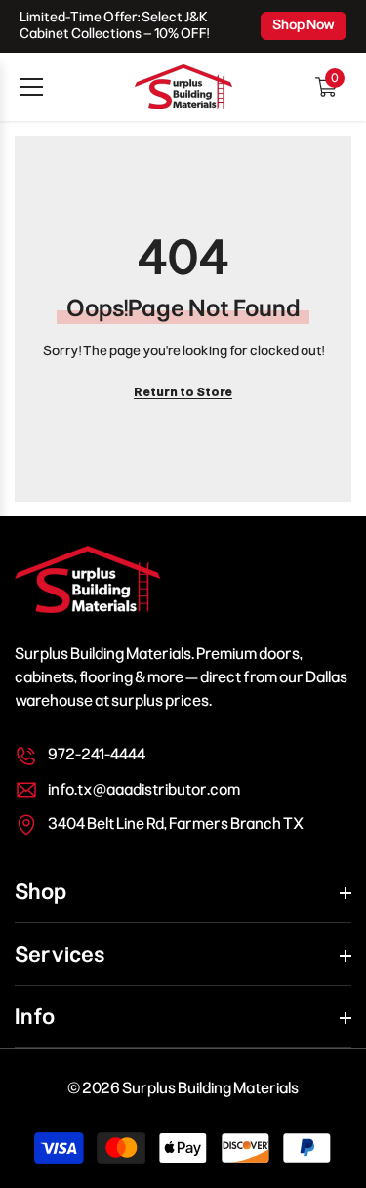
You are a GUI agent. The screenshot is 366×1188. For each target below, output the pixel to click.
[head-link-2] (183, 86)
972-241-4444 (96, 754)
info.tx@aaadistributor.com (144, 789)
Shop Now (303, 25)
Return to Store (183, 392)
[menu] (31, 87)
